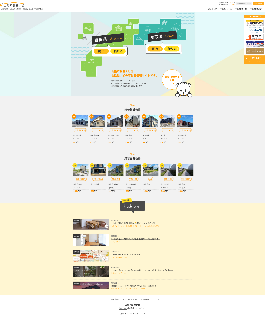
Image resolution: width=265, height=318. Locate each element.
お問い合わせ (258, 3)
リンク (158, 299)
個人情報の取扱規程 (130, 299)
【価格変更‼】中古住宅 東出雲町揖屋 (125, 254)
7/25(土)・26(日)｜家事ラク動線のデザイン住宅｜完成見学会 (133, 286)
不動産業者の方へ (256, 9)
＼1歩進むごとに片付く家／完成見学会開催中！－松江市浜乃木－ (135, 239)
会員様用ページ (146, 299)
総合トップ (212, 9)
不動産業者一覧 (241, 9)
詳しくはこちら (254, 61)
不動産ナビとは (226, 9)
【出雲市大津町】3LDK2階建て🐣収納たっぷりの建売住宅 (133, 223)
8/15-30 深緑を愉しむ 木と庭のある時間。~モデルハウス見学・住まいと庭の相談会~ (142, 270)
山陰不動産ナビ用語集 (244, 3)
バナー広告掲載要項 (112, 299)
